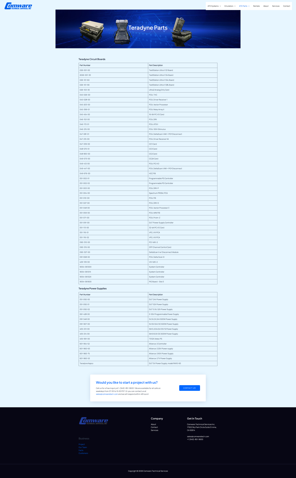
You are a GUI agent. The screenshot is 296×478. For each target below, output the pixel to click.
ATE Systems (213, 6)
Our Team (83, 447)
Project (82, 444)
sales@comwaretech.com (107, 394)
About (265, 6)
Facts (81, 450)
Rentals (256, 6)
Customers (83, 453)
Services (275, 6)
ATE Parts (243, 6)
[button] (220, 6)
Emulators (229, 6)
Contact (286, 6)
